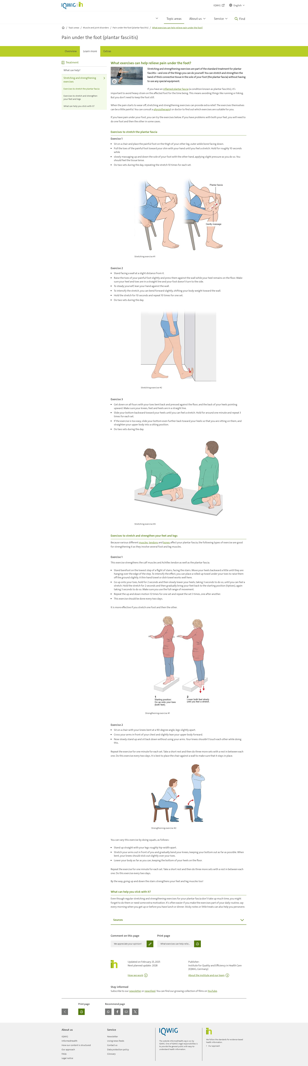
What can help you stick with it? (79, 106)
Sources (118, 920)
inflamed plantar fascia (175, 89)
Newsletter (112, 1036)
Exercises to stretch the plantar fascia (81, 88)
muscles (143, 542)
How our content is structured (76, 1045)
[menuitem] (71, 51)
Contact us (112, 1045)
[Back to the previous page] (65, 1012)
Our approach (68, 1049)
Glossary (111, 1053)
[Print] (81, 1012)
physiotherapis (162, 109)
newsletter (135, 991)
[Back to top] (243, 1024)
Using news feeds (115, 1040)
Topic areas (174, 19)
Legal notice (67, 1058)
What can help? (72, 70)
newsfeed (150, 991)
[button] (237, 5)
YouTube (212, 991)
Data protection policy (118, 1049)
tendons (153, 542)
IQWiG (65, 1036)
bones (166, 542)
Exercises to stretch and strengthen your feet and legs (80, 97)
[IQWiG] (168, 1032)
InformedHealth (69, 1040)
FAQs (64, 1053)
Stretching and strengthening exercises (80, 79)
